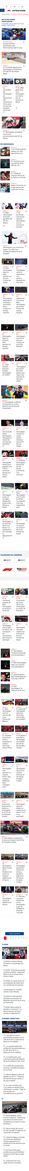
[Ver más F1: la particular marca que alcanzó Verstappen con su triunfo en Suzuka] (21, 206)
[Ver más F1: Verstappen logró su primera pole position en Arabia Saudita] (7, 327)
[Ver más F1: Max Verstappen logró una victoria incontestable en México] (5, 664)
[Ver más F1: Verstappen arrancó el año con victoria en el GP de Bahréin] (21, 327)
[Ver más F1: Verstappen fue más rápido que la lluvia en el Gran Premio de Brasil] (21, 619)
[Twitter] (11, 6)
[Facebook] (7, 6)
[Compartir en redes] (23, 42)
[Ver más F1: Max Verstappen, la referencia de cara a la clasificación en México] (5, 688)
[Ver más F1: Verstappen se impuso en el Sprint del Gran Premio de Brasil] (21, 515)
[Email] (22, 6)
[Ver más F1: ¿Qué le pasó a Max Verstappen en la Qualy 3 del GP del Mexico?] (5, 676)
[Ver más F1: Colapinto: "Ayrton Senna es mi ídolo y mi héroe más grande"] (5, 175)
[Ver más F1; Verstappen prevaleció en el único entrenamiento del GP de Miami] (14, 122)
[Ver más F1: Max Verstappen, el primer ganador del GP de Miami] (8, 206)
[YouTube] (15, 6)
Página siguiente (14, 934)
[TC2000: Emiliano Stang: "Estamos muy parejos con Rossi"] (14, 953)
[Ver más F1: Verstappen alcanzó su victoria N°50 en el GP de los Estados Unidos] (21, 760)
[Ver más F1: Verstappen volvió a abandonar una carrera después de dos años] (21, 262)
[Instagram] (18, 6)
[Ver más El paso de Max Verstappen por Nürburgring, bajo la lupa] (14, 34)
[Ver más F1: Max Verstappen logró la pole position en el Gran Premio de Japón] (8, 262)
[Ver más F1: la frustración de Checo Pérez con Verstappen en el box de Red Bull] (21, 591)
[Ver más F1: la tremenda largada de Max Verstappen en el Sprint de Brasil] (7, 591)
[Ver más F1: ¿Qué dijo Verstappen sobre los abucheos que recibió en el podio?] (21, 702)
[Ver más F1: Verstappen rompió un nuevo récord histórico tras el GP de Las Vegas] (21, 423)
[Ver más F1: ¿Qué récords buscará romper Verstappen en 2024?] (7, 358)
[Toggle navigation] (2, 10)
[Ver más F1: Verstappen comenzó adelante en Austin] (7, 889)
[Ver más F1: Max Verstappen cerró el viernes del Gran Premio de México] (7, 702)
